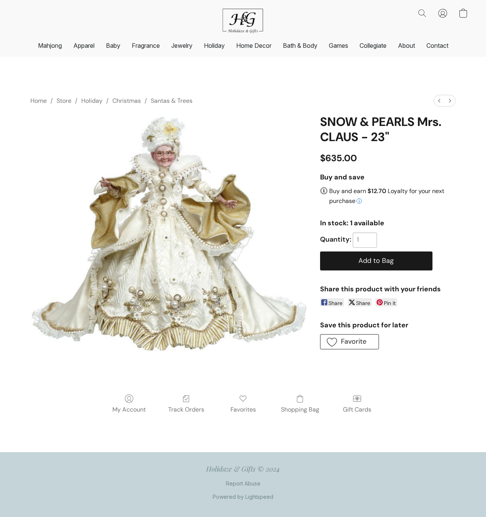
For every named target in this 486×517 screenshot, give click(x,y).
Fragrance (146, 45)
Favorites (243, 409)
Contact (437, 45)
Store (64, 101)
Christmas (126, 101)
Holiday (214, 45)
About (406, 45)
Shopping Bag (300, 409)
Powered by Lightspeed (243, 496)
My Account (129, 409)
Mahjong (50, 45)
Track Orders (186, 409)
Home (38, 101)
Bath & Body (300, 45)
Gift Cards (357, 409)
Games (338, 45)
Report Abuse (243, 483)
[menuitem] (439, 100)
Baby (113, 45)
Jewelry (182, 45)
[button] (243, 21)
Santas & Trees (172, 101)
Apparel (84, 45)
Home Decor (253, 45)
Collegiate (373, 45)
